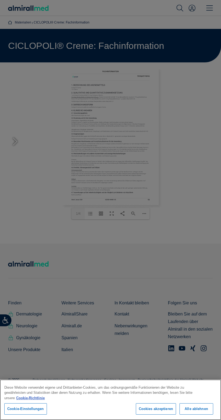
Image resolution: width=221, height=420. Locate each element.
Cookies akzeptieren (156, 409)
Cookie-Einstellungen (25, 409)
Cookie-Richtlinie (30, 398)
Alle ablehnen (196, 409)
